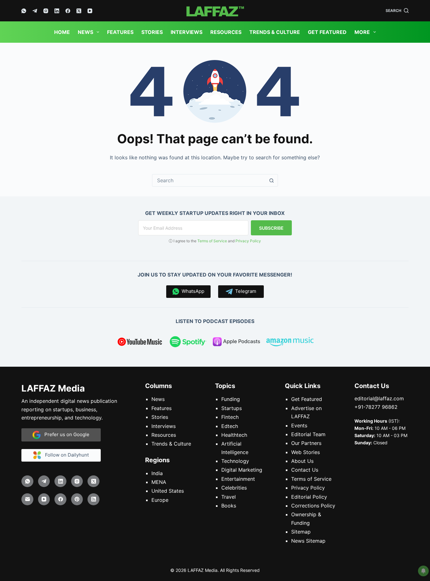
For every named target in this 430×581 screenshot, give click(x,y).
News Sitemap (308, 540)
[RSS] (93, 499)
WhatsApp (191, 291)
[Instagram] (45, 10)
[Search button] (272, 180)
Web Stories (305, 452)
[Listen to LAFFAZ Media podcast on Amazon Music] (290, 343)
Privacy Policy (248, 240)
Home (62, 32)
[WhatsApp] (23, 10)
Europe (159, 500)
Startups (231, 408)
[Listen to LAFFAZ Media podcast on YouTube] (139, 343)
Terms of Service (212, 240)
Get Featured (327, 32)
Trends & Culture (274, 32)
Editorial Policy (309, 496)
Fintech (230, 417)
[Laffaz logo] (215, 10)
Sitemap (301, 532)
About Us (302, 461)
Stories (152, 32)
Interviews (186, 32)
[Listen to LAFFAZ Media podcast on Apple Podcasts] (236, 343)
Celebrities (234, 488)
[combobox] (209, 180)
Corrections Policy (313, 505)
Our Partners (306, 443)
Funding (230, 399)
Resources (225, 32)
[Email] (27, 499)
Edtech (229, 426)
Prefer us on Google (65, 434)
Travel (228, 496)
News (85, 32)
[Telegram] (34, 10)
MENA (158, 482)
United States (167, 491)
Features (120, 32)
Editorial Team (308, 434)
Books (228, 505)
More (362, 32)
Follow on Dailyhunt (65, 455)
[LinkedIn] (56, 10)
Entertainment (238, 479)
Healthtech (234, 435)
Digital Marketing (241, 470)
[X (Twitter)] (78, 10)
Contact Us (304, 470)
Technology (235, 461)
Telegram (244, 291)
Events (299, 425)
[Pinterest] (77, 499)
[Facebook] (67, 10)
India (157, 473)
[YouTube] (90, 10)
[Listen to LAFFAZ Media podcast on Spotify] (188, 342)
